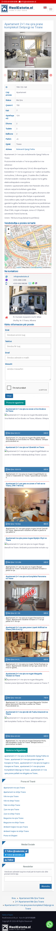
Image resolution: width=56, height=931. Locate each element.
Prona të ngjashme (15, 403)
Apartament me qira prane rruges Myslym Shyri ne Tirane (26, 539)
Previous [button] (5, 75)
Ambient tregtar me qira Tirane (16, 827)
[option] (14, 76)
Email (7, 353)
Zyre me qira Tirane (11, 810)
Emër (7, 330)
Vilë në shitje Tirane (11, 801)
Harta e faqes (7, 915)
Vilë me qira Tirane (11, 796)
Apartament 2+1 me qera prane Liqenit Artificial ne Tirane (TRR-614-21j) (26, 628)
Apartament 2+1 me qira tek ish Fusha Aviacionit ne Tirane (27, 713)
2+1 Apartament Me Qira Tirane (29, 902)
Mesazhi (8, 364)
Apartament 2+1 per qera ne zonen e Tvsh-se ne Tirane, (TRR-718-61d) (25, 484)
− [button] (8, 233)
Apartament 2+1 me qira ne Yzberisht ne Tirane (25, 447)
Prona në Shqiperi (10, 836)
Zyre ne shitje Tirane (12, 814)
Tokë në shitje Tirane (12, 805)
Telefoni (8, 341)
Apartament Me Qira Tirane (31, 898)
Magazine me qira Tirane (13, 818)
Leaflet (18, 267)
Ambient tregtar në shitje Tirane (16, 831)
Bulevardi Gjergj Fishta (25, 149)
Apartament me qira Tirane (14, 788)
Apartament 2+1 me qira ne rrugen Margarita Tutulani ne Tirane (24, 675)
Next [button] (50, 75)
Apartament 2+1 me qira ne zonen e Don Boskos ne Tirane (26, 410)
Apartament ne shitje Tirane (15, 792)
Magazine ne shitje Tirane (14, 823)
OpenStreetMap (36, 267)
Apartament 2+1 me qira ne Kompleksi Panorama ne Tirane (26, 577)
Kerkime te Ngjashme (16, 750)
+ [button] (8, 229)
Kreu (14, 898)
